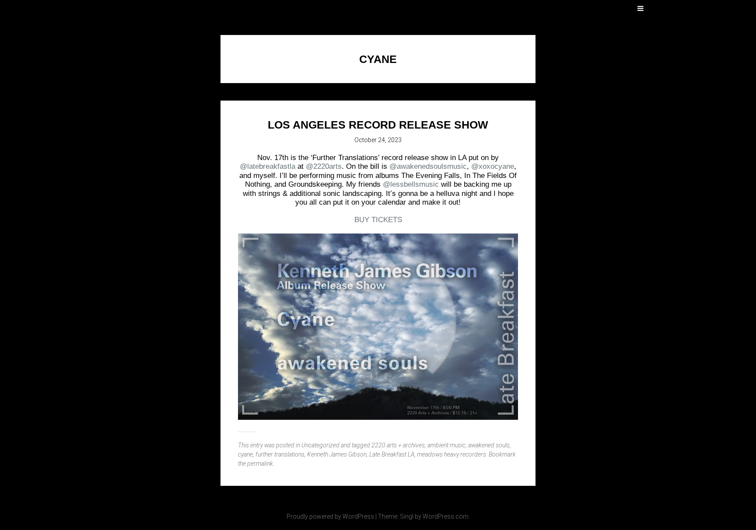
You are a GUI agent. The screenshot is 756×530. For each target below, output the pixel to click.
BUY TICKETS (378, 220)
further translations (280, 454)
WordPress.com (446, 516)
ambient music (446, 445)
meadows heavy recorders (451, 454)
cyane (245, 454)
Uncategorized (320, 445)
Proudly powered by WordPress (330, 516)
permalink (260, 463)
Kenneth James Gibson (337, 454)
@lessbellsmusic (411, 184)
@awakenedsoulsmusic (428, 166)
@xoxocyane (492, 166)
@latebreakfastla (267, 166)
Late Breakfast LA (391, 454)
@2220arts (324, 166)
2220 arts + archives (398, 445)
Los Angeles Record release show (378, 125)
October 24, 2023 (378, 139)
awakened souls (489, 445)
